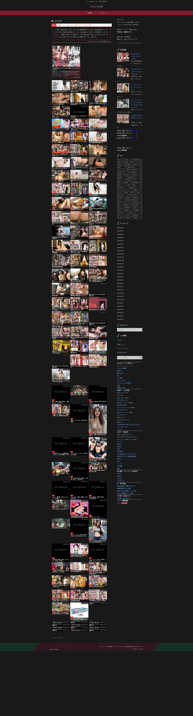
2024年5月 (120, 316)
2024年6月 (120, 313)
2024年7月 (120, 309)
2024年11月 (120, 296)
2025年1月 (120, 290)
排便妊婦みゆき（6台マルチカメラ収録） (136, 56)
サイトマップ (103, 711)
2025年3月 (120, 283)
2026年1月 (120, 250)
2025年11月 (120, 257)
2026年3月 (120, 244)
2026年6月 (120, 234)
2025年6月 (120, 273)
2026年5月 (120, 237)
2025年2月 (120, 286)
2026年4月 (120, 241)
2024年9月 (120, 303)
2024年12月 (120, 293)
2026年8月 (120, 228)
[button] (140, 357)
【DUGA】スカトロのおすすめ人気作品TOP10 (136, 71)
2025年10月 (120, 260)
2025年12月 (120, 254)
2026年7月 (120, 231)
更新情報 (110, 711)
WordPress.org (121, 352)
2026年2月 (120, 247)
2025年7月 (120, 270)
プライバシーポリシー (119, 711)
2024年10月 (120, 299)
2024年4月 (120, 319)
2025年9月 (120, 263)
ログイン (120, 340)
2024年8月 (120, 306)
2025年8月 (120, 267)
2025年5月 (120, 277)
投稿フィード (121, 344)
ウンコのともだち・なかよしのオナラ (136, 87)
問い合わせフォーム (137, 711)
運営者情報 (128, 711)
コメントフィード (122, 348)
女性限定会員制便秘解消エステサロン (136, 118)
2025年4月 (120, 280)
